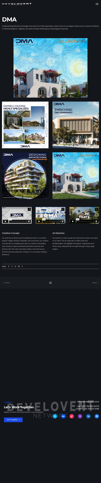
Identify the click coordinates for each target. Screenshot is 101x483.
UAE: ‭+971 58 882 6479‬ (88, 406)
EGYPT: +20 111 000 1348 (87, 408)
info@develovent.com (88, 401)
